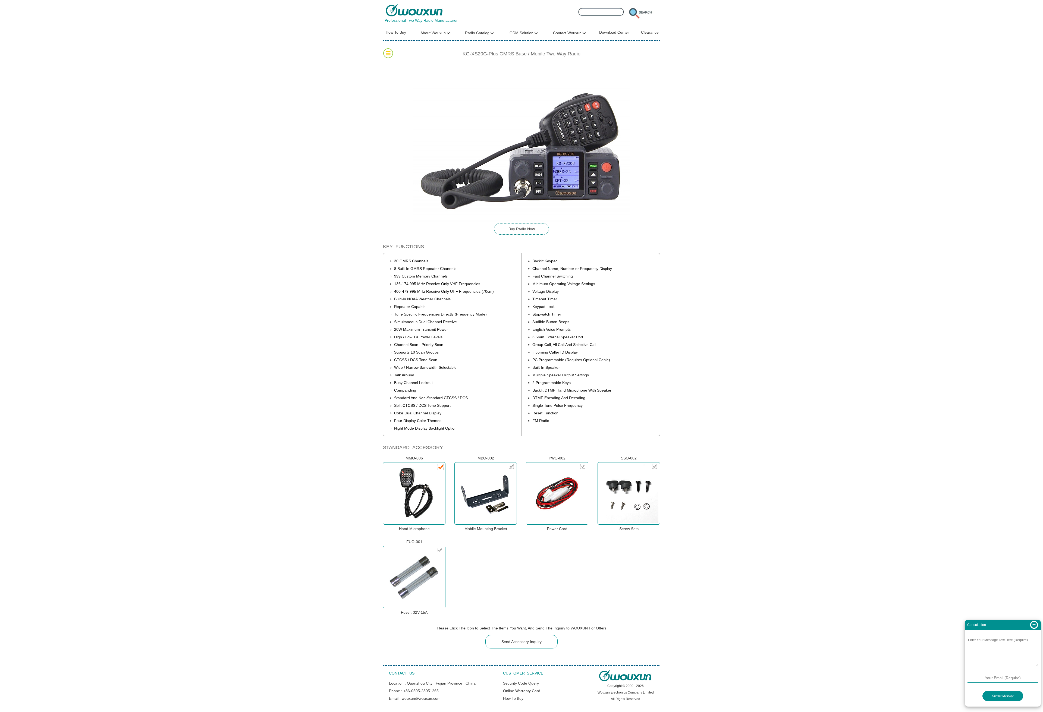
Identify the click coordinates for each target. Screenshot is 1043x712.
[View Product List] (388, 53)
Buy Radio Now (521, 229)
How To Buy (396, 32)
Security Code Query (521, 683)
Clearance (650, 32)
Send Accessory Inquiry (521, 641)
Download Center (614, 32)
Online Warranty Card (521, 691)
